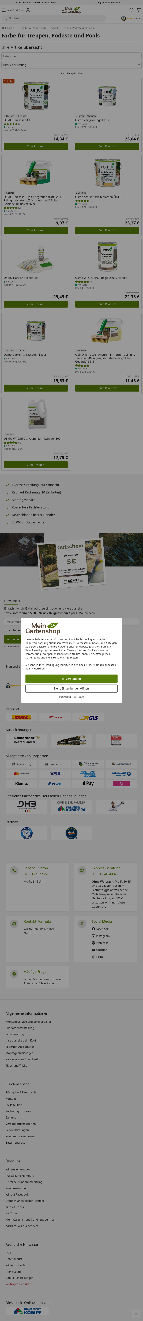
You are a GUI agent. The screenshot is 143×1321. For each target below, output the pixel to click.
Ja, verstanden (71, 679)
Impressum (78, 696)
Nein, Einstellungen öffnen (71, 688)
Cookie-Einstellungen (91, 665)
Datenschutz (65, 696)
